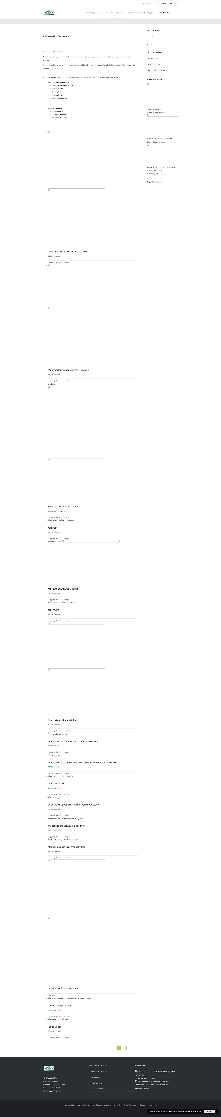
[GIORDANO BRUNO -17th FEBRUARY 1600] (93, 841)
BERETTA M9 (53, 610)
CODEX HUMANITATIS (156, 70)
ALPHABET (52, 528)
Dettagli (66, 262)
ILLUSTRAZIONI (154, 64)
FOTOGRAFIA (153, 59)
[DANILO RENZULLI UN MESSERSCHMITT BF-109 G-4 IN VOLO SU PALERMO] (93, 757)
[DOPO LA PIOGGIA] (93, 778)
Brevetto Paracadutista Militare (63, 720)
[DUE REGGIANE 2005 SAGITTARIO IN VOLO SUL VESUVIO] (93, 799)
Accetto (209, 1111)
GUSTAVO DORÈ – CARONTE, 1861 (63, 989)
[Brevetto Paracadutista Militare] (93, 670)
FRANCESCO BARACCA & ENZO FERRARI (66, 826)
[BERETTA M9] (93, 604)
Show (59, 111)
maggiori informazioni (194, 1111)
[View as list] (48, 126)
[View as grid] (48, 123)
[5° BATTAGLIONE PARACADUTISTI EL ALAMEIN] (93, 316)
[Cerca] (177, 12)
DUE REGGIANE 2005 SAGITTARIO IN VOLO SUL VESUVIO (74, 805)
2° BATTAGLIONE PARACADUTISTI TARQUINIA (68, 251)
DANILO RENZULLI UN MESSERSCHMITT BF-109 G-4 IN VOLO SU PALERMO (82, 762)
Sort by (62, 85)
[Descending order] (48, 103)
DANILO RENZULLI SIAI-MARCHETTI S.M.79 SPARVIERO (73, 741)
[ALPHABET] (93, 522)
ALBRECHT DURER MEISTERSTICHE (64, 507)
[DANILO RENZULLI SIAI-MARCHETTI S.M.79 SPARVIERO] (93, 735)
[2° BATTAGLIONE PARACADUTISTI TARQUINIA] (93, 190)
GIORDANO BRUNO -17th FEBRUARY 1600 (67, 847)
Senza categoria (97, 1089)
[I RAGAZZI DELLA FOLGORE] (93, 1000)
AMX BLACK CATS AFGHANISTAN (63, 589)
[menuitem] (147, 3)
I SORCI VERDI (54, 1027)
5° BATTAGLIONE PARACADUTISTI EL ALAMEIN (69, 370)
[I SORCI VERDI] (93, 1021)
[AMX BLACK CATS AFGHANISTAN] (93, 563)
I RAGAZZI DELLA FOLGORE (60, 1006)
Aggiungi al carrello (55, 262)
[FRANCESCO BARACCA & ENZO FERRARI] (93, 820)
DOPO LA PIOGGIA (56, 784)
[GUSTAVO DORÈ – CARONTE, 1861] (93, 922)
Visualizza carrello (50, 77)
